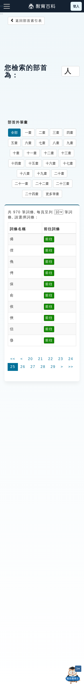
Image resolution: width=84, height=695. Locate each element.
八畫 (56, 143)
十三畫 (66, 153)
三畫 (56, 132)
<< (12, 359)
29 (53, 367)
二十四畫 (32, 194)
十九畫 (42, 173)
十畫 (16, 153)
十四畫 (16, 163)
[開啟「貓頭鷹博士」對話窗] (73, 675)
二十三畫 (62, 183)
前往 (49, 239)
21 (40, 359)
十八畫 (25, 173)
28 (43, 367)
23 (60, 359)
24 (70, 359)
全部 (14, 132)
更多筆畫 (52, 194)
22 (50, 359)
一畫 (28, 132)
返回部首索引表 (28, 20)
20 (30, 359)
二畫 (42, 132)
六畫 (28, 143)
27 (32, 367)
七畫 (42, 143)
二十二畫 (42, 183)
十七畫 (68, 163)
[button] (72, 683)
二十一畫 (21, 183)
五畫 (14, 143)
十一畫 (32, 153)
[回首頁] (42, 6)
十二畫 (49, 153)
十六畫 (51, 163)
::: (1, 14)
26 (22, 367)
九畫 (70, 143)
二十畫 (59, 173)
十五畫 (33, 163)
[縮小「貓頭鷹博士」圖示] (78, 669)
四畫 (70, 132)
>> (70, 367)
